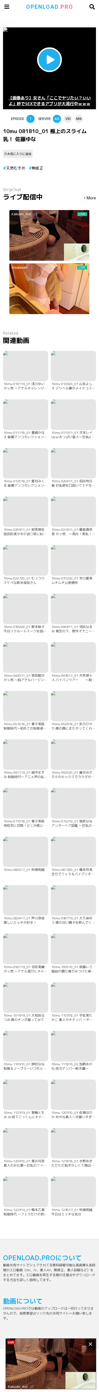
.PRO (49, 7)
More (91, 198)
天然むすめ (15, 168)
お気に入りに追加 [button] (19, 154)
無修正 (37, 168)
